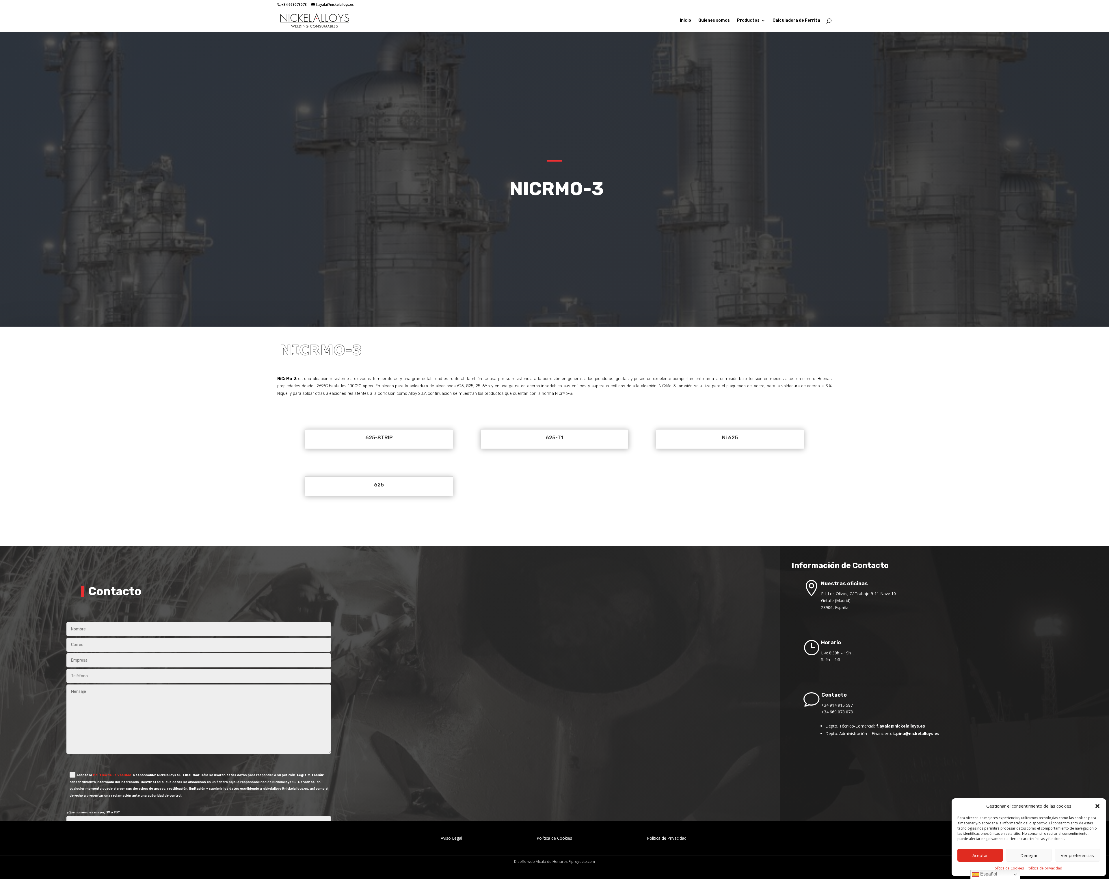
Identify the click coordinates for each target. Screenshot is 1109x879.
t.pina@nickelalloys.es (916, 733)
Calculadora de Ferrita (796, 20)
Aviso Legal (451, 838)
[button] (1097, 806)
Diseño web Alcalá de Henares (541, 861)
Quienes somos (714, 20)
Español (988, 873)
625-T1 (554, 437)
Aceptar (980, 855)
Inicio (685, 20)
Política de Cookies (1008, 868)
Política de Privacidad (112, 775)
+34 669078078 (294, 4)
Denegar (1029, 855)
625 (379, 485)
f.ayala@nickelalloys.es (900, 726)
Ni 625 (730, 437)
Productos (748, 20)
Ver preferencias (1077, 855)
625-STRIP (379, 437)
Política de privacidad (1044, 868)
